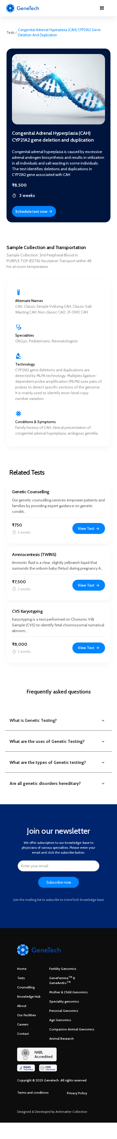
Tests (10, 33)
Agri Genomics (60, 1020)
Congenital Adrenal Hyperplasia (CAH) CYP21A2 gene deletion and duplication (59, 32)
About (21, 1006)
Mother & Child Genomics (68, 992)
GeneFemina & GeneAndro (62, 980)
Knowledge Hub (29, 996)
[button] (102, 8)
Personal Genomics (63, 1011)
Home (21, 969)
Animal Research (61, 1038)
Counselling (26, 987)
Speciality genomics (64, 1001)
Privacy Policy (77, 1093)
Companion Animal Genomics (71, 1029)
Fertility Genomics (62, 969)
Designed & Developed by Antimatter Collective (52, 1112)
